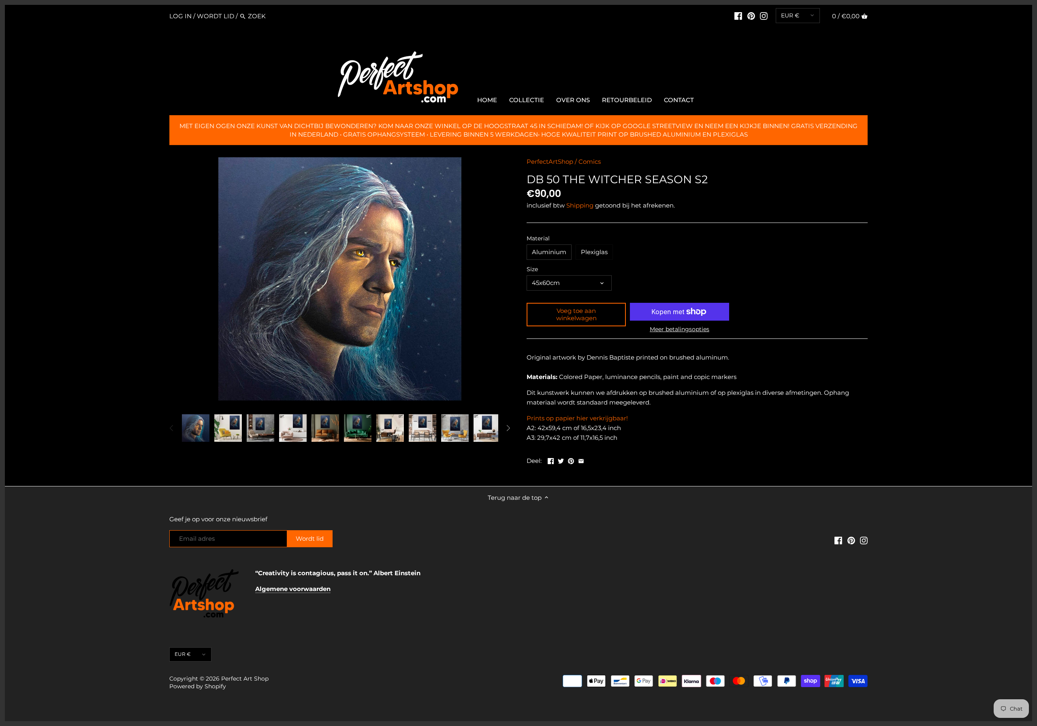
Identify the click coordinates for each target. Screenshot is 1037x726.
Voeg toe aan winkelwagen (576, 314)
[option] (195, 428)
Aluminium (549, 252)
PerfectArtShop (550, 161)
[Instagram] (764, 16)
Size (532, 269)
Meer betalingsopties (679, 329)
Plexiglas (594, 252)
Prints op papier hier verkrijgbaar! (577, 418)
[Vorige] (172, 428)
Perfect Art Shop (245, 678)
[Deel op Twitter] (561, 460)
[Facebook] (738, 16)
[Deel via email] (581, 460)
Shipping (579, 205)
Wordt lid (215, 16)
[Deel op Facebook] (551, 460)
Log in (180, 16)
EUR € (790, 15)
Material (538, 238)
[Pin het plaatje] (571, 460)
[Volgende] (508, 428)
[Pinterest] (751, 16)
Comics (589, 161)
